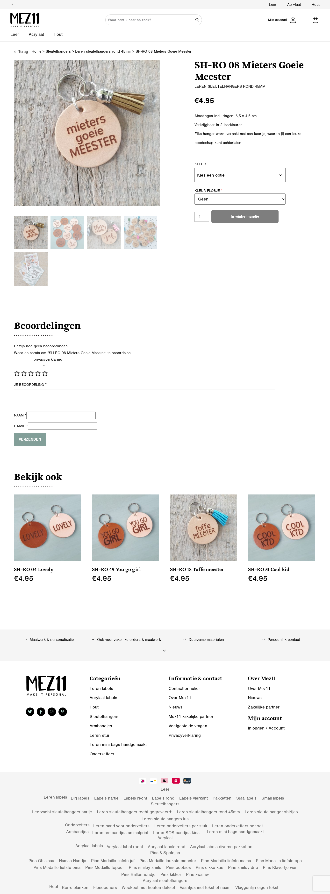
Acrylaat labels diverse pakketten (221, 846)
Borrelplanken (75, 887)
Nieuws (175, 707)
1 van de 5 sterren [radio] (17, 373)
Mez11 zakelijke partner (191, 716)
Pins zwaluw (197, 874)
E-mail (21, 425)
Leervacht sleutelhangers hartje (62, 812)
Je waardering (29, 366)
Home (36, 51)
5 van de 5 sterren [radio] (45, 373)
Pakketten (222, 798)
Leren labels (101, 688)
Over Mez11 (180, 697)
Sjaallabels (246, 798)
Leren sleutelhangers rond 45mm (103, 51)
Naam (20, 415)
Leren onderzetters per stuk (180, 826)
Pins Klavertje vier (280, 867)
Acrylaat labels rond (166, 846)
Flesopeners (105, 887)
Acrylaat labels (103, 697)
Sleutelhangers (58, 51)
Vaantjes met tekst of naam (205, 887)
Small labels (272, 798)
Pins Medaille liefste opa (279, 860)
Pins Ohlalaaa (41, 860)
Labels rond (163, 798)
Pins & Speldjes (165, 852)
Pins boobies (178, 867)
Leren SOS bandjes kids (176, 832)
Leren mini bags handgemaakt (118, 744)
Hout (316, 4)
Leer (272, 4)
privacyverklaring (48, 359)
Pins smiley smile (145, 867)
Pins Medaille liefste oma (57, 867)
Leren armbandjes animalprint (120, 832)
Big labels (80, 798)
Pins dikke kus (209, 867)
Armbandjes (101, 726)
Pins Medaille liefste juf (113, 860)
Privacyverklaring (185, 735)
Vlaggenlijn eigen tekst (256, 887)
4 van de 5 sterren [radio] (38, 373)
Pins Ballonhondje (138, 874)
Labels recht (135, 798)
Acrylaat (294, 4)
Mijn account (277, 20)
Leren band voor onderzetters (121, 826)
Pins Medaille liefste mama (226, 860)
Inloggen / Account (266, 728)
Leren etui (99, 735)
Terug (22, 51)
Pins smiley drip (243, 867)
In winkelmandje (245, 216)
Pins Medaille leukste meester (167, 860)
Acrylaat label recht (125, 846)
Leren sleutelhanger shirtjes (271, 812)
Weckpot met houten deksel (148, 887)
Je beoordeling (30, 384)
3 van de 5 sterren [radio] (31, 373)
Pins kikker (170, 874)
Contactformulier (184, 688)
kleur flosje (208, 190)
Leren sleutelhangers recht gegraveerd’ (134, 812)
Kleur (200, 164)
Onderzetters (102, 754)
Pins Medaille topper (104, 867)
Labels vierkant (193, 798)
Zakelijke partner (264, 707)
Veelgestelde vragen (188, 726)
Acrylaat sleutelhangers (165, 880)
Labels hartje (106, 798)
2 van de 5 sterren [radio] (24, 373)
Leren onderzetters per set (237, 826)
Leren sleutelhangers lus (165, 819)
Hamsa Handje (72, 860)
